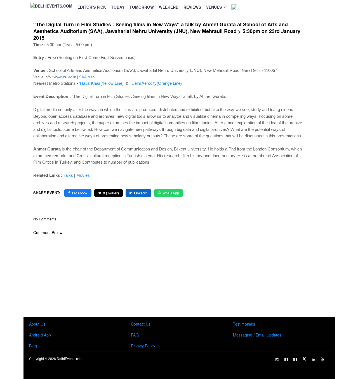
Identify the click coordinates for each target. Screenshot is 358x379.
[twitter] (304, 359)
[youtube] (322, 359)
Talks (68, 175)
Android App (40, 335)
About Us (37, 324)
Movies (83, 175)
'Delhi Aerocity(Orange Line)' (157, 83)
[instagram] (277, 359)
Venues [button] (214, 7)
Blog (33, 346)
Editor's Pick (91, 7)
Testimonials (244, 324)
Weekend (168, 7)
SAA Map (87, 77)
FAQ (135, 335)
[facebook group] (295, 359)
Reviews (192, 7)
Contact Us (140, 324)
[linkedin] (313, 359)
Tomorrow (141, 7)
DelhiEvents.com (70, 358)
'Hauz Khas (101, 83)
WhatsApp (170, 193)
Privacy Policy (143, 346)
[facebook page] (286, 359)
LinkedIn (140, 193)
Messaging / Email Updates (257, 335)
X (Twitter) (111, 193)
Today (117, 7)
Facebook (80, 193)
